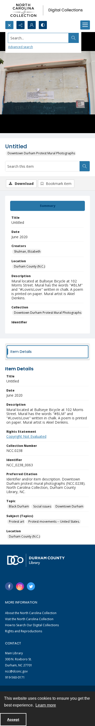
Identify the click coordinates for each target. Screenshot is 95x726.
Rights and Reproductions (23, 631)
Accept (13, 719)
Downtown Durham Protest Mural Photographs (41, 153)
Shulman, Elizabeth (27, 251)
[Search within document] (85, 166)
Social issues (42, 506)
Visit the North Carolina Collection (29, 619)
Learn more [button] (45, 705)
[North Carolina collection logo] (47, 10)
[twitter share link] (31, 586)
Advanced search (20, 47)
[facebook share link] (9, 586)
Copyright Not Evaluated (26, 436)
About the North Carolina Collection (30, 613)
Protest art (16, 521)
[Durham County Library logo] (36, 560)
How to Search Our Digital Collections (32, 625)
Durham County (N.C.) (29, 266)
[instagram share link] (20, 586)
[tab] (47, 206)
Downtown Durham (69, 506)
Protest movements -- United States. (54, 521)
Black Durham (19, 506)
